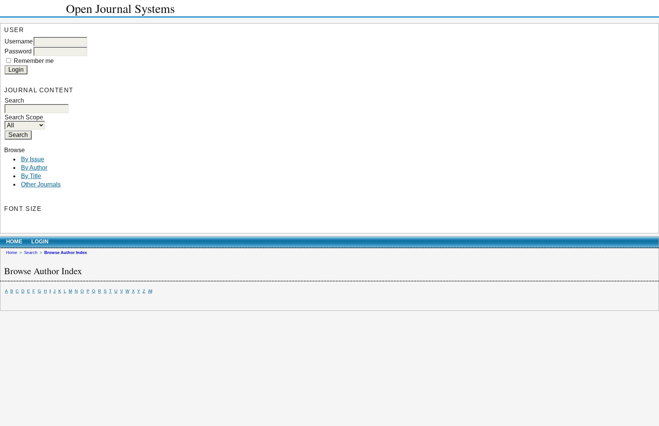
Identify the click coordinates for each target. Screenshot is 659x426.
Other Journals (41, 184)
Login (39, 241)
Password (18, 51)
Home (14, 241)
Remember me (34, 61)
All (150, 291)
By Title (31, 176)
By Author (34, 167)
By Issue (32, 159)
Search (30, 252)
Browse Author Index (65, 252)
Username (19, 41)
